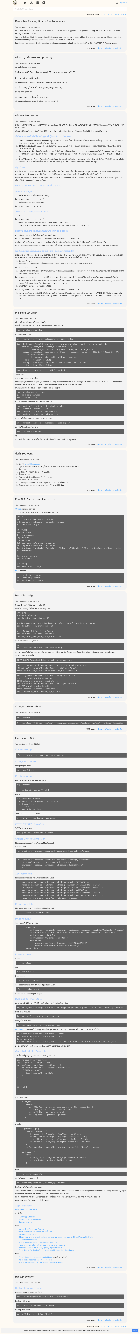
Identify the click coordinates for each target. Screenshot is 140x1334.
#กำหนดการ (20, 1029)
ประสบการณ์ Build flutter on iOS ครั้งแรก (35, 1232)
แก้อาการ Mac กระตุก (26, 115)
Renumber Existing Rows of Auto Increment (41, 21)
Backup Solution (24, 1276)
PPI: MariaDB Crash (26, 313)
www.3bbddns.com (32, 464)
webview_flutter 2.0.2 (27, 1234)
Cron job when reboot (28, 706)
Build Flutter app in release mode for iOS (35, 1260)
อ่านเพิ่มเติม (119, 48)
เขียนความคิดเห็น (104, 48)
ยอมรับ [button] (135, 1330)
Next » (117, 14)
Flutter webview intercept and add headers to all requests (41, 1245)
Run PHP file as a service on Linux (36, 499)
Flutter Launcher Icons (27, 1240)
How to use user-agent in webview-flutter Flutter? (38, 1242)
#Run (17, 571)
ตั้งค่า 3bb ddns (24, 453)
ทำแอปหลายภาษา (25, 1222)
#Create (18, 509)
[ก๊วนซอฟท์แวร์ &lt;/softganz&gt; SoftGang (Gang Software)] (15, 3)
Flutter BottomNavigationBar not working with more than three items (46, 1250)
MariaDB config (24, 595)
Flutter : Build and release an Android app (35, 1257)
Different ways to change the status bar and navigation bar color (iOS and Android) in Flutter (56, 1237)
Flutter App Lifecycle (26, 1217)
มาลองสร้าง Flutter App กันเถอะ (31, 1229)
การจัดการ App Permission (26, 1210)
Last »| (123, 14)
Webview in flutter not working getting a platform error (40, 1248)
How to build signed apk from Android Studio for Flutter (40, 1262)
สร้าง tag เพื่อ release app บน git (34, 57)
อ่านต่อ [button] (107, 1330)
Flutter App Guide (26, 738)
